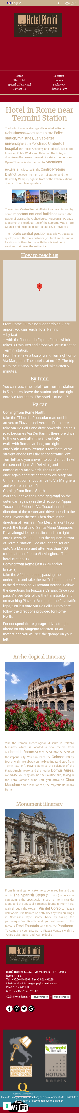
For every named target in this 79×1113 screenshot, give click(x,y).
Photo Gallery (59, 88)
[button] (39, 287)
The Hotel (19, 80)
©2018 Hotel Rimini (17, 997)
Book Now (59, 84)
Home (19, 75)
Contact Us (19, 88)
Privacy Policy (40, 996)
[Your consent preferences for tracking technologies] (7, 1106)
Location (58, 75)
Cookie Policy (61, 996)
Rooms (59, 80)
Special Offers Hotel (19, 84)
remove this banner (52, 1100)
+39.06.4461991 (21, 979)
